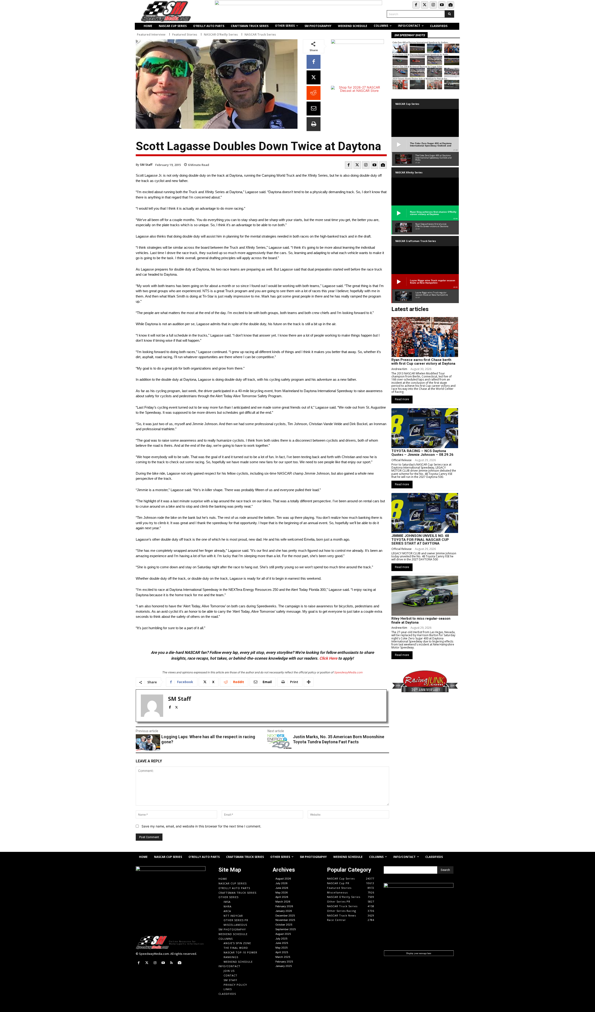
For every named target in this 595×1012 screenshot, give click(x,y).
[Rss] (171, 963)
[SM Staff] (152, 706)
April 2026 (281, 897)
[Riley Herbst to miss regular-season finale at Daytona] (424, 596)
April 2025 (281, 952)
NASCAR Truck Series (260, 34)
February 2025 (284, 961)
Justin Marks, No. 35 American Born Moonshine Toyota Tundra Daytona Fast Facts (338, 739)
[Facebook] (416, 5)
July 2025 (281, 938)
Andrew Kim (399, 369)
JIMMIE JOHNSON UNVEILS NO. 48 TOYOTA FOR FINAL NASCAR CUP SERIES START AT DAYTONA (420, 540)
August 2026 (283, 878)
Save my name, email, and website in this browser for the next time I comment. (201, 826)
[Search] (449, 14)
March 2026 (282, 901)
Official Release (401, 460)
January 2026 (283, 911)
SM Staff (146, 164)
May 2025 (281, 947)
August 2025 (283, 934)
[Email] (314, 109)
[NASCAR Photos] (450, 5)
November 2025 (285, 920)
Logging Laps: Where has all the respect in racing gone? (208, 739)
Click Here (328, 658)
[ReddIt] (314, 93)
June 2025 (281, 943)
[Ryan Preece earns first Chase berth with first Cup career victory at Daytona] (424, 337)
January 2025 (283, 966)
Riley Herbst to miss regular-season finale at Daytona (420, 620)
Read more (402, 399)
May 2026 (281, 892)
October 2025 (283, 924)
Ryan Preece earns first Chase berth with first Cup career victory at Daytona (423, 362)
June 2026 (281, 888)
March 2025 (282, 957)
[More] (309, 682)
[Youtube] (442, 5)
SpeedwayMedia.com (348, 672)
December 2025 (285, 915)
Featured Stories (184, 34)
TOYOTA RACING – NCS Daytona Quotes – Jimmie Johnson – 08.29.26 (422, 453)
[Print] (314, 124)
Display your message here (418, 953)
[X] (314, 77)
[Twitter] (424, 5)
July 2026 (281, 883)
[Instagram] (433, 5)
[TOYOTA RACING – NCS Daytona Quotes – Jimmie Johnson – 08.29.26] (424, 428)
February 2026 (284, 906)
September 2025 (285, 929)
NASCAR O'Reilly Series (221, 34)
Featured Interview (151, 34)
